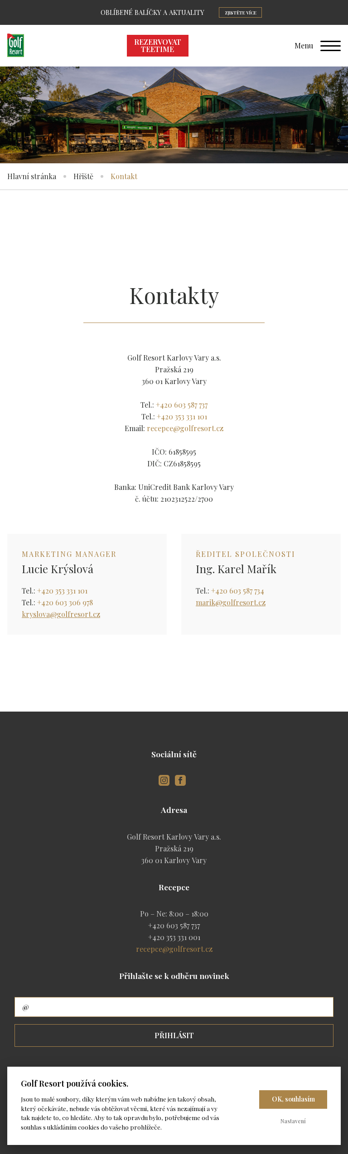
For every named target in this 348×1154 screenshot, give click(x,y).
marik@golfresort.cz (231, 602)
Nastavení (293, 1121)
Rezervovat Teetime (157, 45)
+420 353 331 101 (182, 416)
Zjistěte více (240, 12)
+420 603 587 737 (182, 404)
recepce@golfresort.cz (185, 428)
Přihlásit (174, 1035)
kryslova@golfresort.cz (61, 614)
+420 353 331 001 (174, 937)
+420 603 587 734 (237, 590)
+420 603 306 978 (65, 602)
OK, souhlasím (293, 1099)
